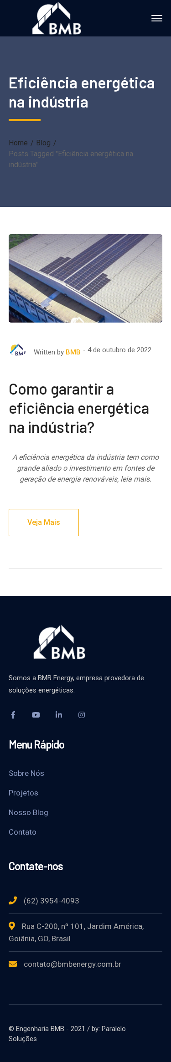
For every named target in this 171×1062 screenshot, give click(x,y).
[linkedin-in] (58, 714)
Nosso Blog (28, 812)
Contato (22, 831)
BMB (73, 352)
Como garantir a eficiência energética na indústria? (79, 407)
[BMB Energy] (61, 17)
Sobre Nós (26, 773)
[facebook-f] (13, 714)
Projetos (23, 792)
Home (18, 143)
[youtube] (36, 714)
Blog (43, 143)
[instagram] (81, 714)
